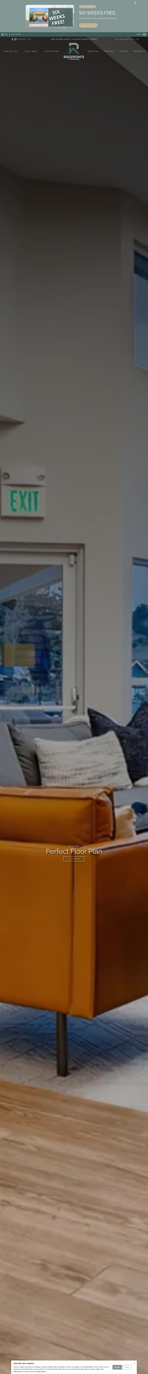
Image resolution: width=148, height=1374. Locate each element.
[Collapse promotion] (135, 3)
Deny (127, 1367)
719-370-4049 (127, 39)
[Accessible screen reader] (2, 34)
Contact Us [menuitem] (10, 51)
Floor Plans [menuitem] (52, 51)
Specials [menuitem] (109, 51)
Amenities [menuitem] (93, 51)
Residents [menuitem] (139, 51)
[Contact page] (6, 34)
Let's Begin (74, 859)
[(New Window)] (12, 39)
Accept (117, 1367)
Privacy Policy (41, 1371)
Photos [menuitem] (124, 51)
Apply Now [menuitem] (31, 51)
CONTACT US (24, 39)
